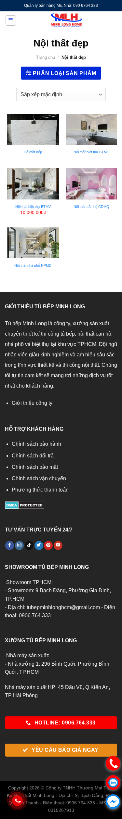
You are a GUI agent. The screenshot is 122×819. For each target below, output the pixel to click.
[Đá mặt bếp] (33, 129)
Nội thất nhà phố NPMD (32, 265)
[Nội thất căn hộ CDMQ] (91, 183)
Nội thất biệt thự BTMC (91, 152)
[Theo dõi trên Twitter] (38, 545)
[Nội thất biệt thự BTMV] (33, 183)
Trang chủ (45, 57)
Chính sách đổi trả (33, 455)
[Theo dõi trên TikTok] (29, 545)
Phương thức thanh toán (40, 490)
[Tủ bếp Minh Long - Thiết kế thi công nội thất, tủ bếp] (66, 20)
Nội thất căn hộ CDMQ (91, 207)
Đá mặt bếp (33, 152)
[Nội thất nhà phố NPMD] (33, 242)
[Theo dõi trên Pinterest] (48, 545)
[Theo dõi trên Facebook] (9, 545)
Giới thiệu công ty (32, 403)
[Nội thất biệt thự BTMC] (91, 129)
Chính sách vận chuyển (39, 478)
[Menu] (11, 20)
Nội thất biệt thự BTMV (33, 207)
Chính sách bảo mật (35, 467)
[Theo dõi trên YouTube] (58, 545)
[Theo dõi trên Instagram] (19, 545)
